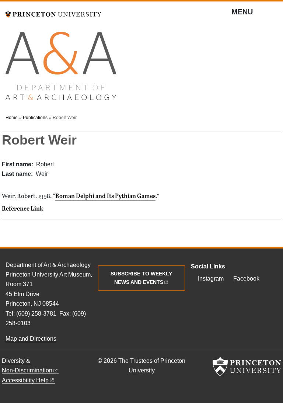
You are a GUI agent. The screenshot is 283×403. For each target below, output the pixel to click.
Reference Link (22, 208)
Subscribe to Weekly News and (141, 278)
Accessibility (25, 380)
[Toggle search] (272, 15)
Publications (35, 117)
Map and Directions (31, 339)
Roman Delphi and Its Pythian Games (105, 196)
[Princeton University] (53, 13)
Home (12, 117)
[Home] (61, 69)
